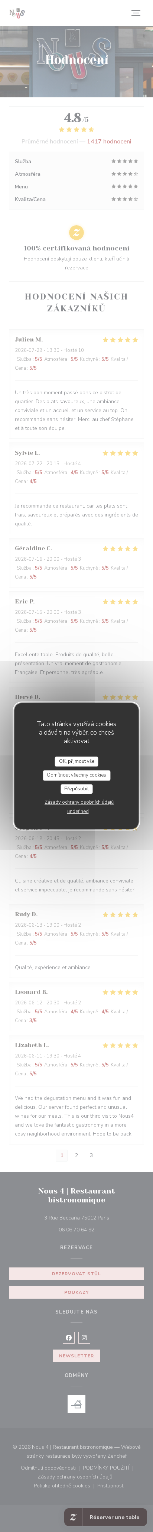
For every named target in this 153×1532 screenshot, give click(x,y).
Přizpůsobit (76, 789)
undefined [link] (78, 811)
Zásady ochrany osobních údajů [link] (79, 802)
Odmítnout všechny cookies (76, 775)
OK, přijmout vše (76, 761)
